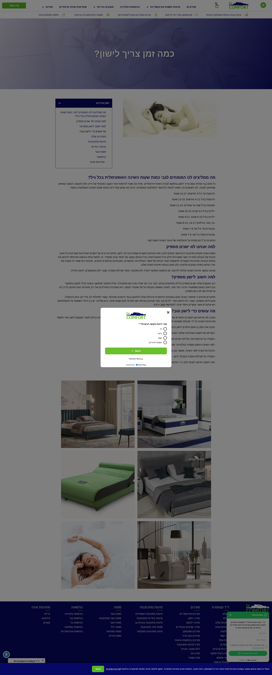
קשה (160, 338)
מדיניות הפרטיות (113, 669)
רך (161, 329)
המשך (137, 351)
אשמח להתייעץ (155, 342)
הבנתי (98, 669)
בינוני (160, 333)
